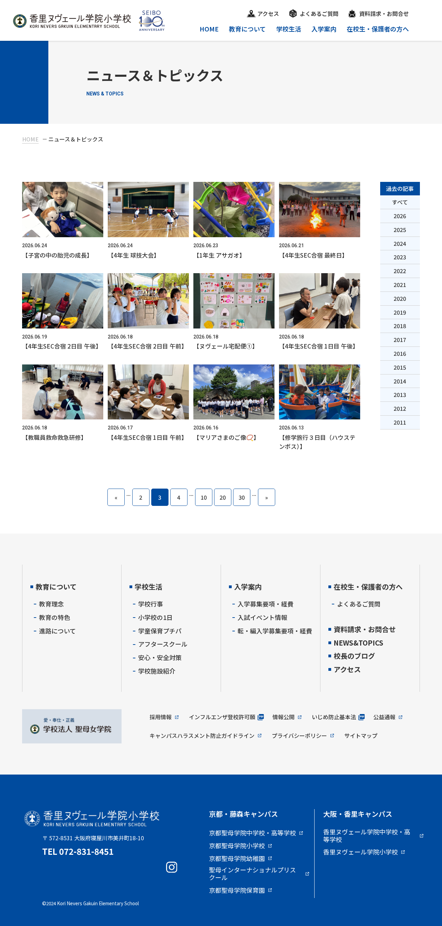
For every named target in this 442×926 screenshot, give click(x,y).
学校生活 (288, 28)
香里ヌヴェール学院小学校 (360, 852)
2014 (400, 381)
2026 (400, 216)
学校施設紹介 (156, 670)
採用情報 (161, 717)
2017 (400, 339)
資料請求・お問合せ (384, 13)
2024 (400, 243)
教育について (247, 28)
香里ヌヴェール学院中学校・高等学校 (366, 835)
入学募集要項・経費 (266, 603)
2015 (400, 367)
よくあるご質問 (319, 13)
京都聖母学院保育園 (237, 890)
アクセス (268, 13)
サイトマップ (360, 735)
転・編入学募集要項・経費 (275, 630)
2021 (400, 284)
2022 (400, 271)
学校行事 (150, 603)
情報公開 (283, 717)
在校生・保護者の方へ (378, 28)
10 (204, 497)
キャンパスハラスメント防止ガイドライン (202, 735)
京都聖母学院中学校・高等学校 (252, 833)
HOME (209, 28)
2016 (400, 353)
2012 (400, 408)
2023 (400, 257)
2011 (400, 422)
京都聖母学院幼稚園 (237, 858)
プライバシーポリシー (299, 735)
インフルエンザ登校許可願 (222, 717)
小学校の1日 (155, 617)
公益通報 (384, 717)
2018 (400, 326)
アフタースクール (163, 643)
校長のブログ (354, 656)
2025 (400, 229)
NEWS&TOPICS (358, 643)
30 (242, 497)
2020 (400, 298)
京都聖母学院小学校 (237, 846)
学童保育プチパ (160, 630)
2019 (400, 312)
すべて (400, 202)
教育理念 (51, 603)
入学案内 (323, 28)
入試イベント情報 (262, 617)
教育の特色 (54, 617)
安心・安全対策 (160, 657)
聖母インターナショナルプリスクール (252, 873)
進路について (57, 630)
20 (223, 497)
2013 (400, 394)
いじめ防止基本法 (334, 717)
